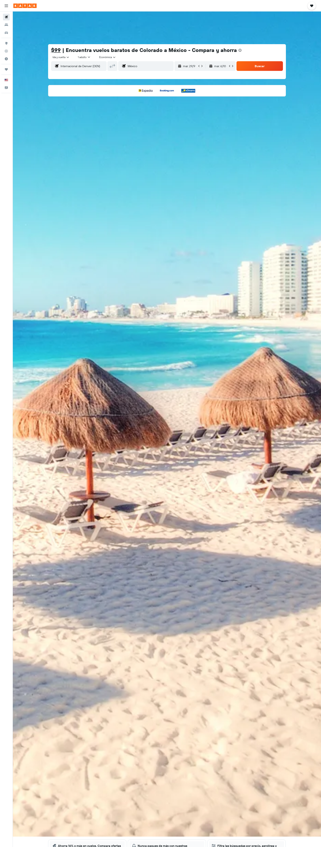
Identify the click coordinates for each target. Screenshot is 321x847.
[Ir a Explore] (6, 43)
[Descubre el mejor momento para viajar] (6, 59)
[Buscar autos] (6, 32)
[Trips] (6, 69)
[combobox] (61, 57)
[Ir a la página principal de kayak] (25, 6)
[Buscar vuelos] (6, 17)
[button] (6, 6)
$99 (56, 50)
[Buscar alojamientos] (6, 25)
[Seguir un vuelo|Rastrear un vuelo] (6, 51)
